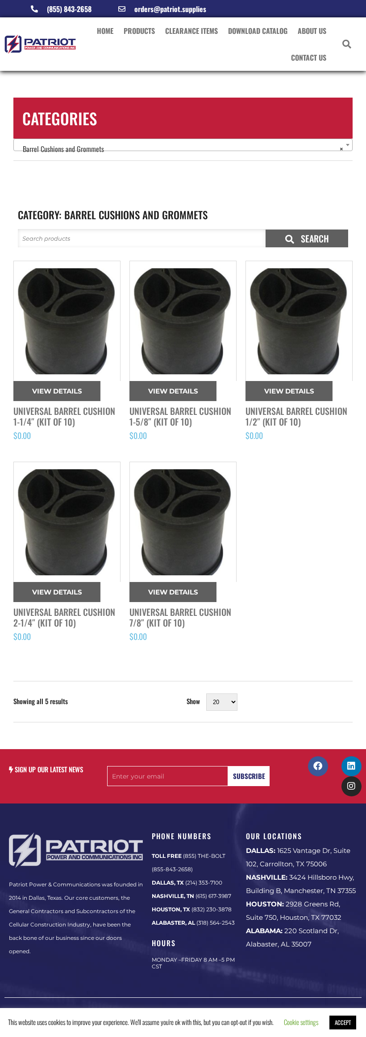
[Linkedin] (351, 766)
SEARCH (314, 238)
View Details (57, 391)
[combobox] (183, 145)
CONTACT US (308, 57)
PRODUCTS (139, 30)
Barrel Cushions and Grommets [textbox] (180, 148)
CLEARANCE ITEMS (191, 30)
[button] (347, 44)
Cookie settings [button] (301, 1022)
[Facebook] (318, 766)
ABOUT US (312, 30)
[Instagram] (351, 786)
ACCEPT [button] (343, 1022)
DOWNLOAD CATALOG (257, 30)
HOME (105, 30)
